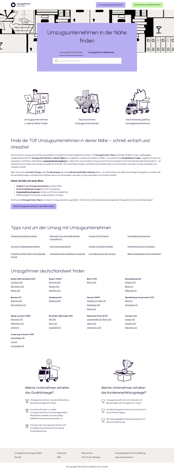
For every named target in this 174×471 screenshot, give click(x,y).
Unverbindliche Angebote (28, 192)
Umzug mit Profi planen (99, 236)
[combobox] (89, 60)
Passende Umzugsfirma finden (24, 236)
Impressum (62, 453)
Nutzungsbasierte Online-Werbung (130, 453)
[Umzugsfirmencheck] (21, 4)
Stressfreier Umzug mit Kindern (141, 246)
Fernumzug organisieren (60, 246)
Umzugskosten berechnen (139, 236)
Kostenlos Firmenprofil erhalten (147, 5)
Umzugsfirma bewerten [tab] (101, 52)
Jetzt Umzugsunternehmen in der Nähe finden (33, 206)
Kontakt (18, 457)
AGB (59, 457)
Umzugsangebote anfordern (110, 5)
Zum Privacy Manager (91, 457)
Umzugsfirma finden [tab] (71, 52)
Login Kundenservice (124, 457)
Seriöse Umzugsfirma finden (101, 246)
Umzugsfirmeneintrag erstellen (28, 453)
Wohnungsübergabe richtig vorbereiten (144, 254)
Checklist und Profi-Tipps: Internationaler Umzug (28, 255)
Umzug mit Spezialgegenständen (25, 246)
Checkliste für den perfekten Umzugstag (67, 254)
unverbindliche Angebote (55, 161)
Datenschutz (87, 453)
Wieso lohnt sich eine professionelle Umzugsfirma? (65, 237)
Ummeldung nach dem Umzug (102, 254)
